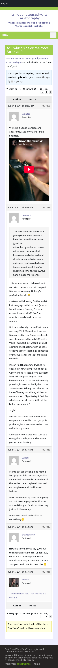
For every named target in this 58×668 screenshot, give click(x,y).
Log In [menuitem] (4, 3)
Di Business (25, 663)
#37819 (46, 207)
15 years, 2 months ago (38, 77)
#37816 (46, 571)
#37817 (46, 526)
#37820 (46, 106)
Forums (10, 58)
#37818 (46, 449)
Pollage (17, 62)
